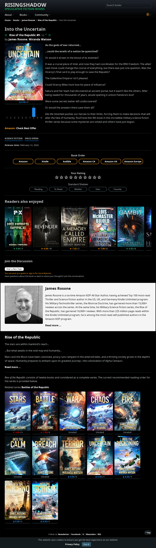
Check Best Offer (26, 128)
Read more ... (53, 325)
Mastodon (91, 534)
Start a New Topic (14, 269)
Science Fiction (14, 138)
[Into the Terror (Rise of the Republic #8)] (6, 35)
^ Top (147, 532)
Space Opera (32, 138)
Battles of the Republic (35, 387)
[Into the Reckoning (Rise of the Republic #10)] (49, 35)
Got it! (86, 544)
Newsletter (63, 534)
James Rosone (18, 39)
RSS (99, 534)
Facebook (76, 534)
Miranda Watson (40, 39)
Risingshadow (25, 6)
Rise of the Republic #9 (24, 35)
